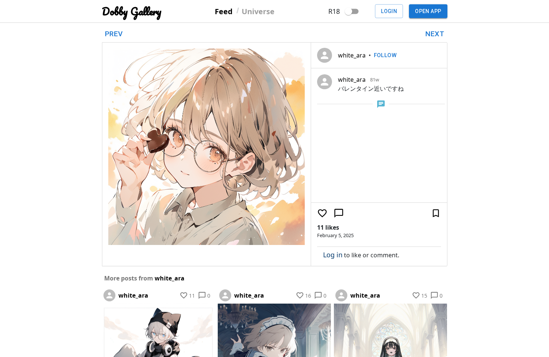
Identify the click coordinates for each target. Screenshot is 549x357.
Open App (428, 11)
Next (434, 34)
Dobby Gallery (131, 11)
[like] (322, 213)
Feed (224, 11)
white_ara (352, 55)
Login (389, 11)
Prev (114, 34)
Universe (258, 11)
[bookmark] (436, 213)
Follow (385, 55)
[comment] (339, 213)
